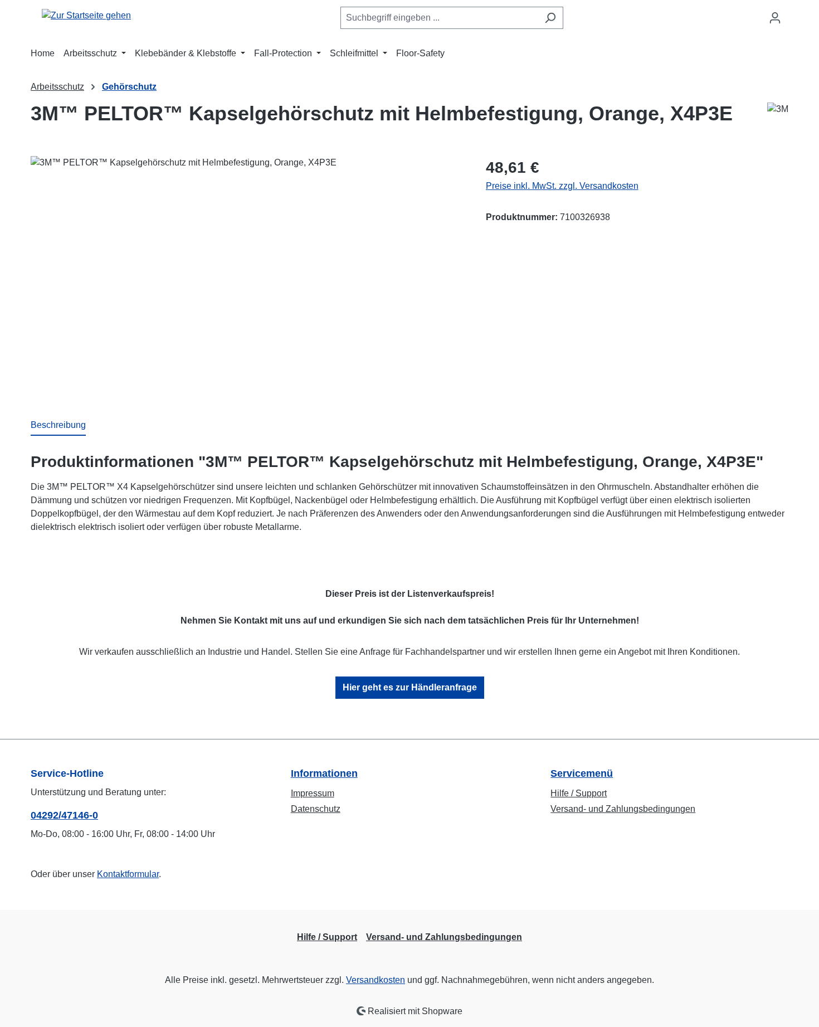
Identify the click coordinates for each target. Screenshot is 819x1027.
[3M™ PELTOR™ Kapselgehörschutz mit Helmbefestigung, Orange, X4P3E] (247, 276)
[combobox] (439, 18)
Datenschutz (315, 809)
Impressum (312, 793)
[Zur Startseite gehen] (86, 16)
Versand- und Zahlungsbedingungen (622, 809)
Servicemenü (581, 773)
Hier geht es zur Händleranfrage (410, 687)
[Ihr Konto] (775, 18)
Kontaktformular (128, 874)
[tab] (58, 426)
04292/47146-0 (64, 815)
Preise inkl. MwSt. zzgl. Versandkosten (562, 186)
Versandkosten (375, 980)
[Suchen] (550, 18)
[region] (247, 276)
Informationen (324, 773)
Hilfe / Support (578, 793)
